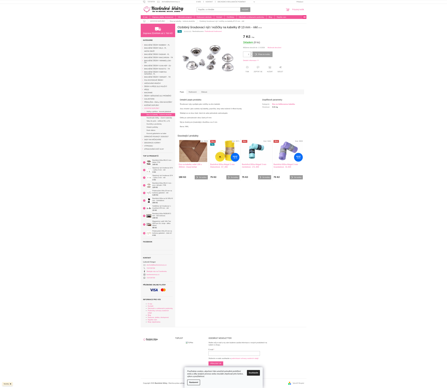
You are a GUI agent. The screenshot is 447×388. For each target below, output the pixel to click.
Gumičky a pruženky (154, 124)
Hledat (245, 10)
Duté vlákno (151, 130)
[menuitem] (145, 17)
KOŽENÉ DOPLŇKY (151, 105)
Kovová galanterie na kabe (156, 133)
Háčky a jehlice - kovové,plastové (159, 111)
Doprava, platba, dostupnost (158, 317)
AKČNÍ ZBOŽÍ (149, 51)
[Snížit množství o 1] (251, 55)
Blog (149, 315)
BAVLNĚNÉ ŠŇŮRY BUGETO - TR (157, 69)
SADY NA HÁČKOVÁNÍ (152, 140)
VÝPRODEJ (148, 146)
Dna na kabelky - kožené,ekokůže (159, 115)
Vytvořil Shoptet (298, 383)
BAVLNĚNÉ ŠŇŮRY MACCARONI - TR (158, 57)
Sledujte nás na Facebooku (157, 271)
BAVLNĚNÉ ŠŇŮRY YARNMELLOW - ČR (158, 62)
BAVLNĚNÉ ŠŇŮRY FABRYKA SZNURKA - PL (155, 73)
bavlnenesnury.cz (153, 274)
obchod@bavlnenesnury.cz (157, 265)
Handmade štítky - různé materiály (159, 118)
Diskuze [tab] (204, 92)
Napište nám (152, 320)
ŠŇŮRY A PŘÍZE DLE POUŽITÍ (155, 86)
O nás (198, 2)
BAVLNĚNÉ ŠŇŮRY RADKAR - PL (156, 54)
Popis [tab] (182, 92)
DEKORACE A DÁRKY (152, 143)
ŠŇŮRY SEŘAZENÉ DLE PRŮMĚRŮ (157, 96)
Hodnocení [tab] (193, 92)
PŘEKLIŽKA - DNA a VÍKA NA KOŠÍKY (158, 102)
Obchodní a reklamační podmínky (231, 2)
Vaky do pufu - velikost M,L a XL (158, 121)
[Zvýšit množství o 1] (251, 53)
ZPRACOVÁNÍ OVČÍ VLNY (154, 149)
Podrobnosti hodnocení (213, 31)
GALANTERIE (149, 99)
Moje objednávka (154, 322)
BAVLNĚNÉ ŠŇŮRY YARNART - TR (157, 77)
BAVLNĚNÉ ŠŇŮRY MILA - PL (155, 48)
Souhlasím (253, 373)
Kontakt (209, 2)
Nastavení (193, 382)
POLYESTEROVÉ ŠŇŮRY (153, 80)
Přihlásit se (215, 363)
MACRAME (148, 93)
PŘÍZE (146, 90)
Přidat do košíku (264, 54)
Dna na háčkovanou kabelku (283, 104)
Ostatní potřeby (152, 127)
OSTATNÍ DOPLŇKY (151, 108)
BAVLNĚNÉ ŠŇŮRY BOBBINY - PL (157, 45)
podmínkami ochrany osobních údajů (245, 358)
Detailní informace (250, 60)
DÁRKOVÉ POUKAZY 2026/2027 (156, 136)
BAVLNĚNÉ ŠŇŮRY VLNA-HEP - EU (157, 66)
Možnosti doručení (274, 47)
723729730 (151, 268)
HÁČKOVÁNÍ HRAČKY (152, 83)
